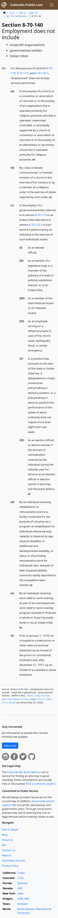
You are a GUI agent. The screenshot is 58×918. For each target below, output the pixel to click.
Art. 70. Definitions (16, 16)
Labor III (33, 12)
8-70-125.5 (42, 73)
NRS (19, 888)
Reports (7, 855)
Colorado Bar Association (22, 772)
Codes (21, 873)
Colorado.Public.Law (26, 5)
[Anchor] (37, 82)
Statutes (22, 883)
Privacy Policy (10, 865)
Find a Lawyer (10, 829)
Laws (20, 893)
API (4, 845)
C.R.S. (12, 12)
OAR (20, 898)
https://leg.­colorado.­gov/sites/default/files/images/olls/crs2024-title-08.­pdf (27, 699)
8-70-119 (22, 73)
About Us (7, 840)
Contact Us (8, 850)
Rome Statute (25, 909)
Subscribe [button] (10, 745)
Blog (4, 834)
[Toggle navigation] (51, 5)
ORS (26, 898)
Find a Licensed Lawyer (40, 783)
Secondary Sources (13, 860)
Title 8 (21, 12)
